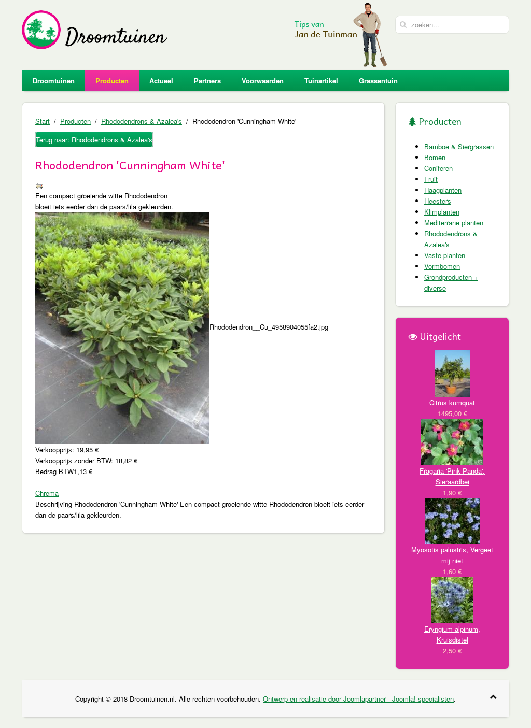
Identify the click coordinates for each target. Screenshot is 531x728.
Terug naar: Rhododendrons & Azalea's (94, 140)
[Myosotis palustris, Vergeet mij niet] (452, 520)
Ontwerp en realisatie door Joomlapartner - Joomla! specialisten (358, 699)
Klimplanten (441, 212)
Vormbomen (442, 266)
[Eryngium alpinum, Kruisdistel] (452, 599)
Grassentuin (378, 80)
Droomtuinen (54, 80)
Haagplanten (443, 190)
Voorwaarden (263, 80)
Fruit (431, 179)
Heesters (437, 201)
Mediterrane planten (453, 222)
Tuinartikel (321, 80)
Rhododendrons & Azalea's (141, 121)
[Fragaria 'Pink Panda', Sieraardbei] (452, 441)
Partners (207, 80)
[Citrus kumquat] (452, 372)
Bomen (434, 157)
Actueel (161, 80)
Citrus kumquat (452, 402)
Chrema (47, 493)
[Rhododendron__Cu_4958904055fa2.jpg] (122, 327)
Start (42, 121)
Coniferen (438, 168)
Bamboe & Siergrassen (459, 146)
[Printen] (39, 185)
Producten (112, 80)
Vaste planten (444, 255)
